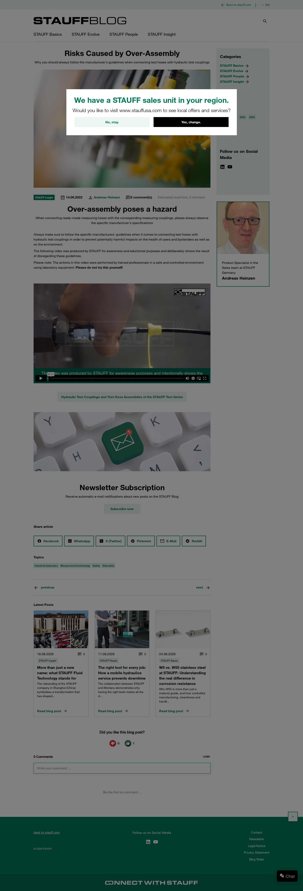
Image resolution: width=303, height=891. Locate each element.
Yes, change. (191, 122)
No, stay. (112, 122)
